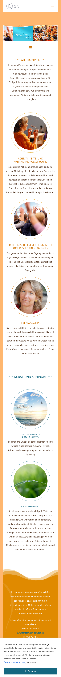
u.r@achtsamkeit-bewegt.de (30, 632)
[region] (30, 657)
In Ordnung (30, 671)
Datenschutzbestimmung (15, 662)
